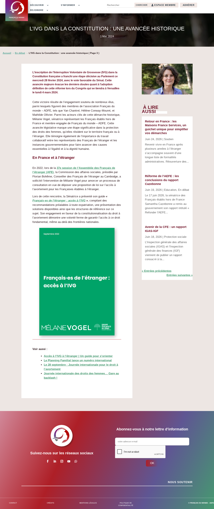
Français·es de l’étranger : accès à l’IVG (58, 200)
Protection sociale (175, 236)
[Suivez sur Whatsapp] (76, 461)
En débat (183, 189)
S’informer (68, 5)
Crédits (50, 503)
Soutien (168, 139)
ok (152, 463)
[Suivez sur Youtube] (69, 461)
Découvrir (37, 5)
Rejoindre (36, 10)
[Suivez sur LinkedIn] (55, 461)
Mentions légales (88, 503)
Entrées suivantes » (180, 275)
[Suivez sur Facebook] (48, 461)
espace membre (165, 5)
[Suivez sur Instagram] (62, 461)
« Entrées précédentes (156, 271)
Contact (13, 503)
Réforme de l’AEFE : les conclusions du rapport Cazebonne (162, 180)
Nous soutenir (180, 482)
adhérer (188, 5)
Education (170, 189)
